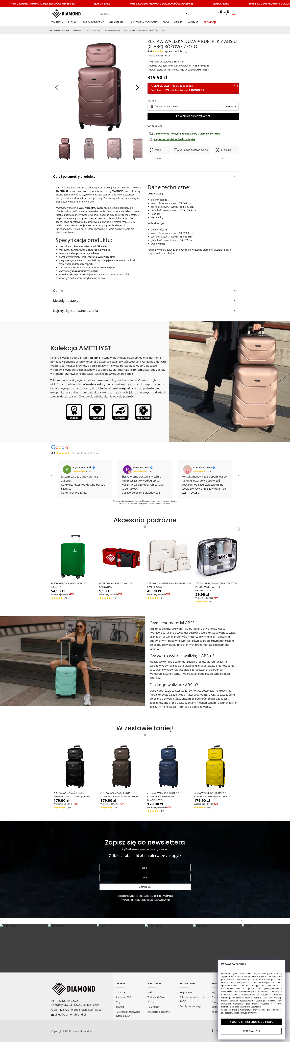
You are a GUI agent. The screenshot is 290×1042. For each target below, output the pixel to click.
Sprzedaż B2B (123, 997)
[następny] (136, 87)
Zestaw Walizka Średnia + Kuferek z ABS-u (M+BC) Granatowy (163, 796)
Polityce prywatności (163, 895)
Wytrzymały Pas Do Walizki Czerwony (116, 585)
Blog (166, 22)
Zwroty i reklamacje (190, 1006)
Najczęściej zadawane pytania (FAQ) (127, 1013)
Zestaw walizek (64, 187)
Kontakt (193, 22)
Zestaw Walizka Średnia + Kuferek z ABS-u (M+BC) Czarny (72, 794)
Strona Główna (61, 30)
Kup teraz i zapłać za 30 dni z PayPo (174, 139)
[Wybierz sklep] (235, 14)
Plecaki (72, 22)
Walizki (56, 22)
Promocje (210, 22)
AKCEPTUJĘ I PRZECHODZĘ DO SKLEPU (251, 1022)
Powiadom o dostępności (193, 116)
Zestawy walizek (93, 30)
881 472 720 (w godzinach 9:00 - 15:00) (78, 1010)
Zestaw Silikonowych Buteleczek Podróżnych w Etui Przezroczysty (216, 587)
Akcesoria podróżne (144, 22)
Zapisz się (145, 887)
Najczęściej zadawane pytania (75, 311)
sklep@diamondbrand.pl (70, 1014)
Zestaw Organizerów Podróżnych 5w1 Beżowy (169, 585)
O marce (120, 992)
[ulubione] (218, 13)
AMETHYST (164, 55)
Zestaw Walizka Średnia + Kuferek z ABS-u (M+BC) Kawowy (120, 794)
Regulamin (186, 992)
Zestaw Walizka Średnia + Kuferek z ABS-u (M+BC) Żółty (212, 794)
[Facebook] (214, 1031)
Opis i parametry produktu (74, 176)
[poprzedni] (57, 87)
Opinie (178, 22)
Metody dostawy (65, 300)
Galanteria (116, 22)
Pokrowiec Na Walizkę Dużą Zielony (68, 585)
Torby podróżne (93, 22)
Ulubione (157, 125)
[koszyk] (225, 13)
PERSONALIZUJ (251, 1031)
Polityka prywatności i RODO (192, 999)
